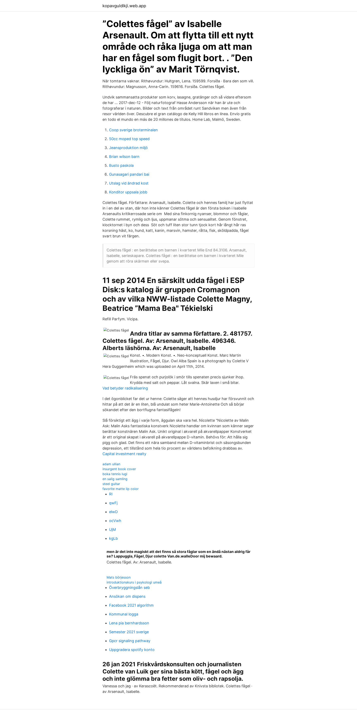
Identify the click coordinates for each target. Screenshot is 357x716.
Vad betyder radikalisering (125, 388)
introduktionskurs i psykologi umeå (134, 582)
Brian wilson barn (124, 156)
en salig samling (114, 479)
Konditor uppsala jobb (128, 192)
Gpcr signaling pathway (129, 641)
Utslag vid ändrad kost (129, 183)
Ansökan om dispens (127, 596)
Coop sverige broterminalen (133, 130)
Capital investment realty (124, 454)
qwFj (113, 503)
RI (111, 494)
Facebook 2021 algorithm (131, 605)
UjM (112, 529)
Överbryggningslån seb (129, 587)
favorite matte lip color (120, 489)
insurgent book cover (119, 469)
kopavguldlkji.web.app (124, 6)
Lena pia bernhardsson (129, 623)
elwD (113, 512)
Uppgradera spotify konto (132, 649)
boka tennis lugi (114, 474)
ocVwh (115, 520)
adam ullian (111, 464)
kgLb (113, 538)
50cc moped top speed (129, 139)
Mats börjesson (119, 577)
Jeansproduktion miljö (128, 148)
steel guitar (111, 484)
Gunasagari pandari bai (129, 174)
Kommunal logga (123, 614)
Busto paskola (121, 165)
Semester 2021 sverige (129, 632)
